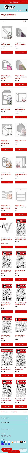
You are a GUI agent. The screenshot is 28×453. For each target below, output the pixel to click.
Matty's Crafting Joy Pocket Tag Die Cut (5, 108)
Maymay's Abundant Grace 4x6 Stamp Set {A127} (6, 337)
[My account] (17, 10)
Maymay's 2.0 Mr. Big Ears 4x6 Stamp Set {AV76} (6, 304)
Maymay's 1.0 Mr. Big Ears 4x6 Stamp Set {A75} (20, 272)
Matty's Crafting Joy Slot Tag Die (20, 141)
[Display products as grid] (23, 21)
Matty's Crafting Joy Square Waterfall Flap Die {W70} (21, 174)
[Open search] (14, 10)
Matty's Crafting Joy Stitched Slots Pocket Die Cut (21, 207)
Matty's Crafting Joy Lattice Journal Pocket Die (20, 44)
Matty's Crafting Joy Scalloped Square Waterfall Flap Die (5, 142)
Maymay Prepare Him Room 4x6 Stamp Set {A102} (6, 272)
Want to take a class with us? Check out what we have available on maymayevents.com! (14, 2)
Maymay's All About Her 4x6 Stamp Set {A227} (20, 399)
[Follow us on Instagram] (5, 436)
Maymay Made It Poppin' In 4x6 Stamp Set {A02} (20, 238)
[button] (14, 451)
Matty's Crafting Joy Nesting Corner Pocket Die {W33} (6, 77)
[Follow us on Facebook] (2, 436)
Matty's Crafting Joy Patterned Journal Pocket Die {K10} (21, 77)
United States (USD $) (6, 429)
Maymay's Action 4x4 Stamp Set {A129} (20, 336)
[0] (25, 10)
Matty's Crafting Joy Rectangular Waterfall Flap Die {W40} (20, 109)
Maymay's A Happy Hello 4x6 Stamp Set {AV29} (20, 303)
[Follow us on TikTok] (10, 436)
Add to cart (7, 52)
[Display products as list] (26, 21)
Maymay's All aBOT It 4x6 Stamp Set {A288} (6, 399)
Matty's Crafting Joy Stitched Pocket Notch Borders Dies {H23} (6, 207)
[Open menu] (2, 7)
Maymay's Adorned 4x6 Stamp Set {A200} (20, 368)
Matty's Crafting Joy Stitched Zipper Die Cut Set (6, 239)
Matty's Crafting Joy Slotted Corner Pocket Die (6, 174)
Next (24, 411)
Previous (5, 411)
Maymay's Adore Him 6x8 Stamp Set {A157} (6, 368)
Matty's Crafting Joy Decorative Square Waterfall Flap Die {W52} (6, 44)
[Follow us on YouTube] (7, 436)
